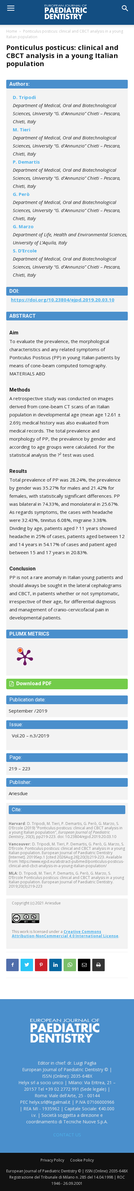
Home (11, 31)
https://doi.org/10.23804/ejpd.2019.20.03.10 (62, 300)
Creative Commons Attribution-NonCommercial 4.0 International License (65, 934)
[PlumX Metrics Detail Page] (25, 657)
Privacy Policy (52, 1160)
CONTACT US (67, 1135)
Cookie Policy (82, 1160)
